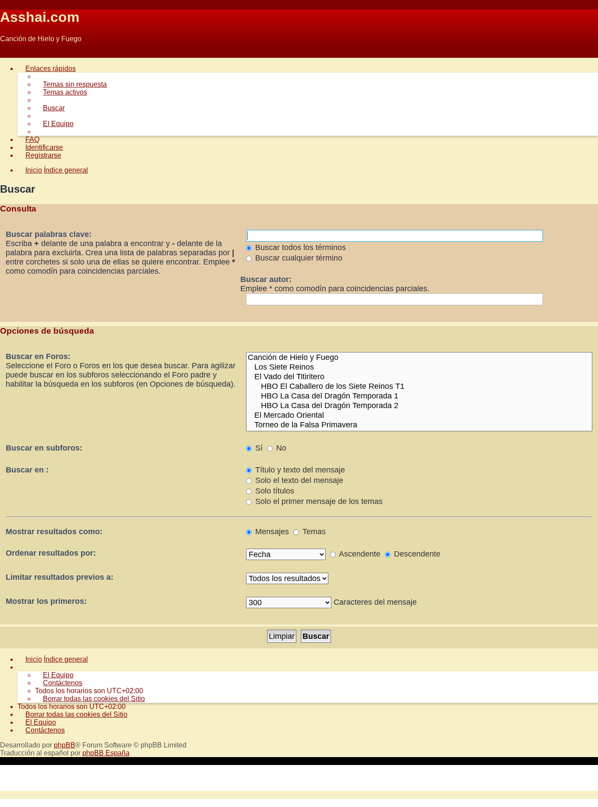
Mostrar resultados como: (54, 531)
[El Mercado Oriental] (419, 415)
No (280, 448)
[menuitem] (71, 84)
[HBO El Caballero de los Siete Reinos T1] (419, 386)
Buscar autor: (266, 279)
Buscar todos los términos (299, 247)
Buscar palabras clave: (48, 234)
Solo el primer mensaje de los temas (318, 501)
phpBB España (106, 753)
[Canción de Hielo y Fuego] (419, 358)
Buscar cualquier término (297, 258)
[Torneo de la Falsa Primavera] (419, 425)
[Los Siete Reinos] (419, 367)
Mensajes (271, 531)
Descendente (416, 554)
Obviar (10, 53)
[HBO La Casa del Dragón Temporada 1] (419, 396)
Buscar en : (27, 469)
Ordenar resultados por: (51, 553)
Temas (313, 531)
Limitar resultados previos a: (59, 577)
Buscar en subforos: (44, 448)
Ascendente (358, 554)
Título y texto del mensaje (299, 469)
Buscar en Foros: (38, 356)
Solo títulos (273, 490)
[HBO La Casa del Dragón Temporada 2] (419, 406)
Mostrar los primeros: (46, 601)
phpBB (64, 745)
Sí (258, 448)
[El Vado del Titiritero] (419, 377)
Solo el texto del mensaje (298, 480)
